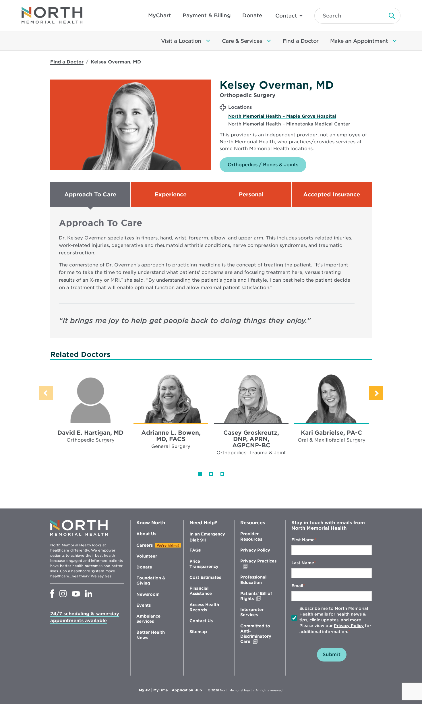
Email (297, 585)
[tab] (90, 194)
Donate (252, 15)
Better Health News (150, 635)
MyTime (161, 690)
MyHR (145, 690)
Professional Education (253, 580)
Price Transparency (203, 564)
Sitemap (198, 631)
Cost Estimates (205, 577)
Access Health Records (204, 607)
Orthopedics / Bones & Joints (263, 164)
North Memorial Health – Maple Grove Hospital (282, 116)
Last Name (302, 562)
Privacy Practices (258, 564)
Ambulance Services (148, 619)
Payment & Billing (207, 15)
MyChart (159, 15)
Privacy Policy (255, 550)
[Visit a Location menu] (208, 41)
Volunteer (146, 556)
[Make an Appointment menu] (394, 41)
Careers (144, 545)
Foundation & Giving (150, 580)
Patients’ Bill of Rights (259, 596)
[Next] (376, 393)
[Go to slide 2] (211, 474)
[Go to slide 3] (222, 474)
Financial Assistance (200, 591)
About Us (146, 533)
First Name (303, 539)
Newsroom (148, 594)
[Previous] (46, 393)
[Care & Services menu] (269, 41)
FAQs (195, 550)
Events (143, 605)
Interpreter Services (252, 612)
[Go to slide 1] (200, 474)
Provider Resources (251, 536)
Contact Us (201, 620)
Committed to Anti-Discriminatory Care (257, 634)
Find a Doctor (67, 62)
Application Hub (187, 690)
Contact (286, 16)
